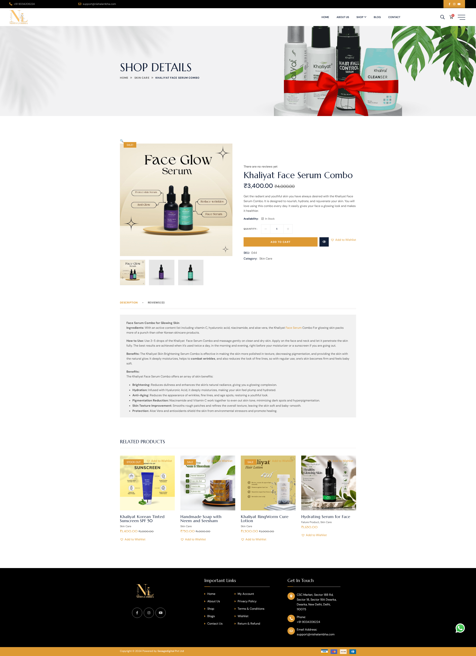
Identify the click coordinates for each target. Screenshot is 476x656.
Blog (377, 17)
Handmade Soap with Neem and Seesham (200, 518)
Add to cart (280, 242)
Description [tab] (129, 302)
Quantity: (250, 228)
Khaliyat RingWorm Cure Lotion (264, 518)
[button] (122, 141)
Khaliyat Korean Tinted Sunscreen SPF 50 (142, 518)
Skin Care (141, 77)
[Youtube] (459, 4)
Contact (394, 17)
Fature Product (310, 522)
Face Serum (294, 328)
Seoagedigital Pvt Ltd (170, 651)
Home (325, 17)
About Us (343, 17)
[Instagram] (454, 4)
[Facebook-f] (449, 4)
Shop (359, 17)
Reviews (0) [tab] (156, 302)
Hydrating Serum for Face (325, 516)
